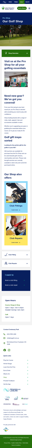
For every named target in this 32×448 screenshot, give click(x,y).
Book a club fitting (11, 280)
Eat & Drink (6, 370)
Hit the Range (7, 363)
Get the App (6, 384)
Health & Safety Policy (16, 443)
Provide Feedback (9, 380)
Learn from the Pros (9, 367)
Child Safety (25, 443)
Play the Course (8, 360)
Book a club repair (11, 285)
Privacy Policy (7, 443)
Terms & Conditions (16, 445)
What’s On (6, 374)
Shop (5, 377)
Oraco (20, 439)
